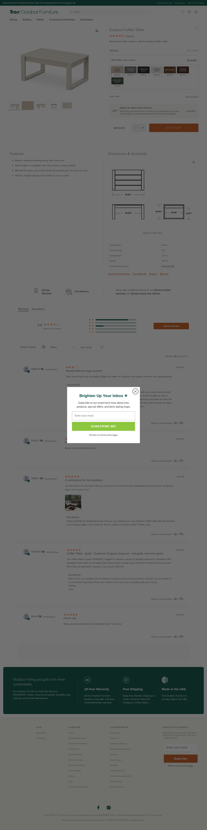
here (115, 435)
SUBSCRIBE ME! (103, 426)
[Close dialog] (135, 391)
